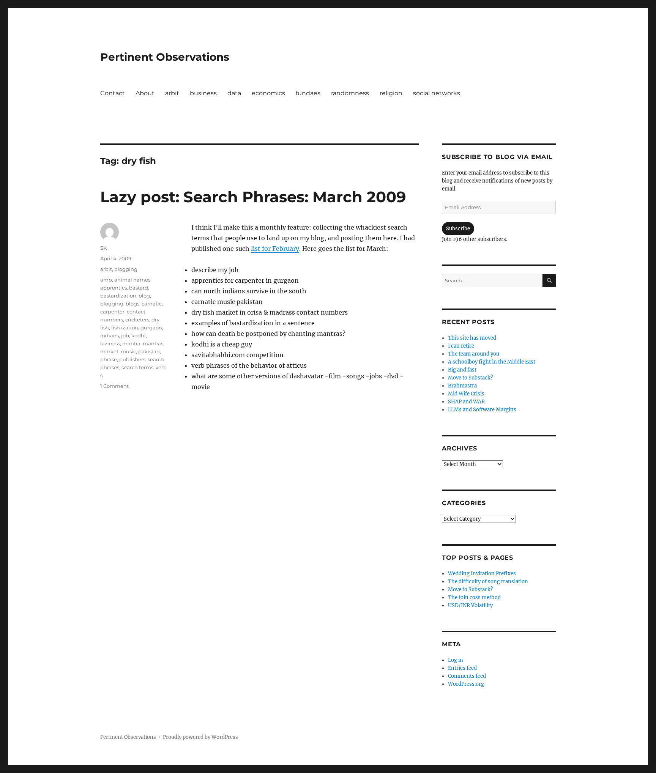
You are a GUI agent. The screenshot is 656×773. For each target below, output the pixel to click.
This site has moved (472, 338)
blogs (132, 304)
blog (144, 296)
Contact (112, 93)
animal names (132, 280)
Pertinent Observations (164, 56)
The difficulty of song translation (488, 581)
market (109, 351)
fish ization (124, 327)
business (203, 93)
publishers (132, 359)
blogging (125, 269)
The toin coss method (474, 597)
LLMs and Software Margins (482, 409)
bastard (138, 288)
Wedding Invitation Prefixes (482, 573)
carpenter (112, 312)
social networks (436, 93)
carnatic (152, 304)
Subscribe (458, 228)
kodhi (138, 335)
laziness (110, 343)
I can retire (461, 346)
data (234, 93)
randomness (350, 93)
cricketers (137, 319)
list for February (275, 248)
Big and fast (462, 370)
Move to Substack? (470, 378)
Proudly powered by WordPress (200, 737)
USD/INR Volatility (470, 605)
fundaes (308, 93)
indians (109, 335)
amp (106, 280)
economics (268, 93)
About (145, 93)
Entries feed (462, 668)
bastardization (118, 296)
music (128, 351)
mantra (131, 343)
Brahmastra (462, 386)
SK (103, 248)
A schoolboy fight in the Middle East (491, 362)
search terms (137, 367)
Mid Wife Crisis (466, 393)
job (125, 335)
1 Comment (114, 386)
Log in (455, 660)
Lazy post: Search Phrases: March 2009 (253, 196)
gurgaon (151, 327)
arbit (172, 93)
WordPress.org (466, 684)
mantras (153, 343)
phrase (108, 359)
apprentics (113, 288)
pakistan (149, 351)
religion (391, 93)
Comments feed (467, 676)
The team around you (473, 354)
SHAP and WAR (466, 401)
